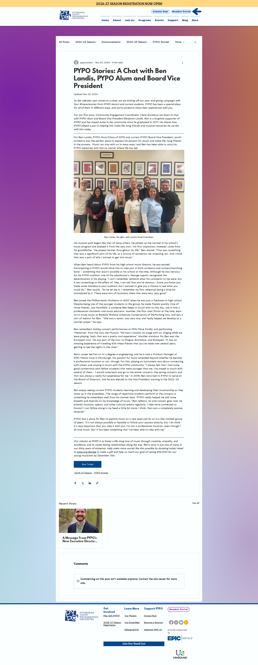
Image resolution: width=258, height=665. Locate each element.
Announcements (111, 42)
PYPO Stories (161, 42)
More (178, 42)
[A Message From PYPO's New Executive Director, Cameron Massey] (80, 521)
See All (195, 503)
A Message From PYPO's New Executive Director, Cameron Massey (80, 540)
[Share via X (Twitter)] (82, 483)
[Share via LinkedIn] (89, 483)
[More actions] (182, 62)
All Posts (64, 42)
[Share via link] (97, 483)
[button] (117, 19)
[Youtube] (181, 622)
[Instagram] (176, 622)
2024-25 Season (136, 42)
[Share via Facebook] (75, 483)
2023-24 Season (85, 42)
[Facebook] (171, 622)
